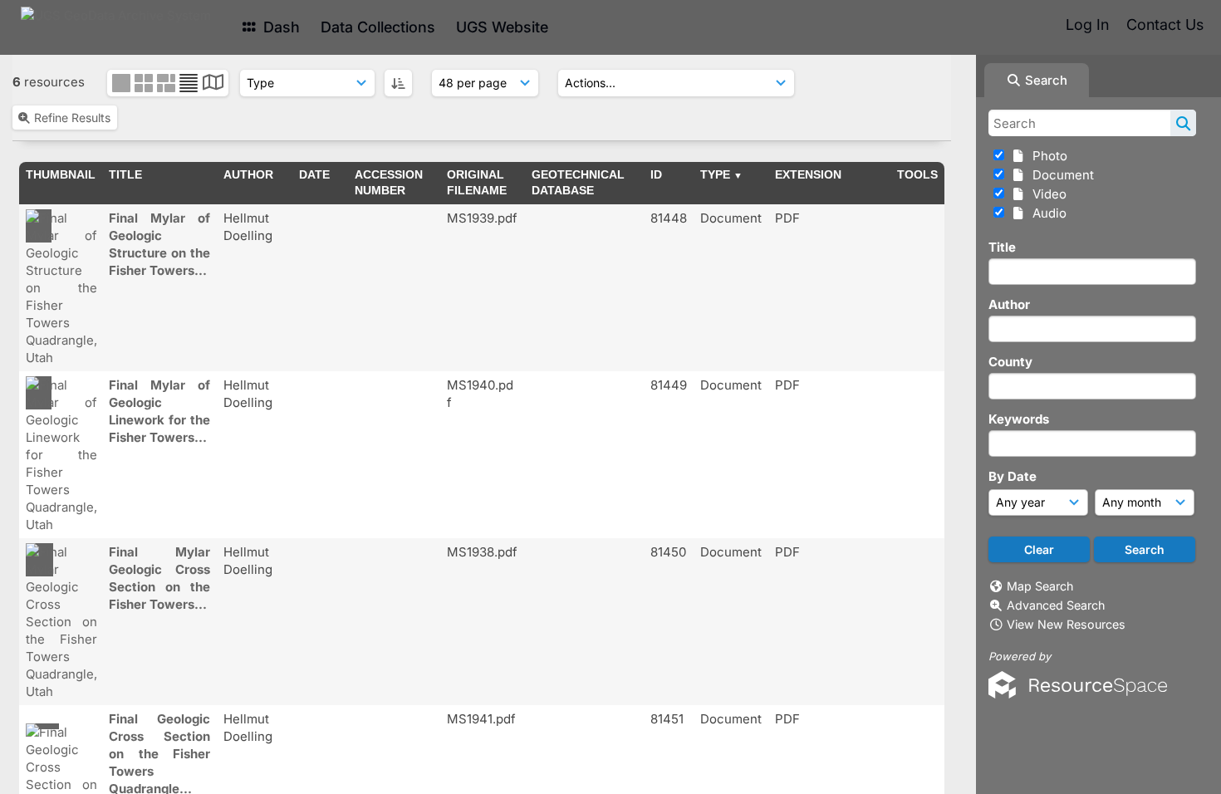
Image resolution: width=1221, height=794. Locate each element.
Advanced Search (1056, 605)
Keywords (1018, 419)
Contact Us (1165, 24)
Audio (1046, 213)
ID (656, 174)
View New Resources (1066, 624)
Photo (1046, 156)
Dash (279, 27)
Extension (808, 174)
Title (1002, 247)
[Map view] (213, 84)
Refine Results (72, 117)
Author (1009, 304)
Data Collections (378, 27)
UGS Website (502, 27)
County (1010, 362)
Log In (1087, 24)
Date (314, 174)
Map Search (1040, 586)
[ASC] (398, 83)
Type (715, 174)
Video (1046, 194)
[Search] (1183, 123)
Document (1060, 175)
